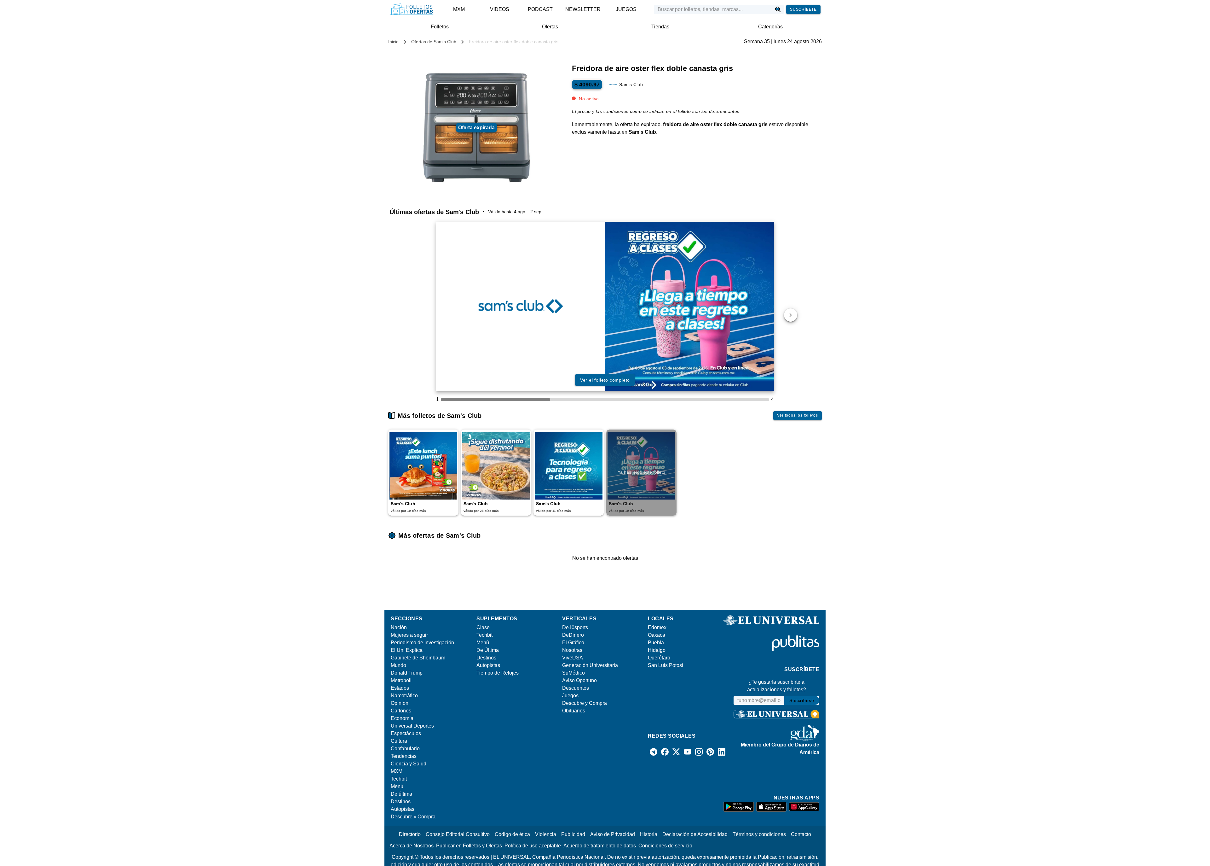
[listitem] (459, 9)
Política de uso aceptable (532, 845)
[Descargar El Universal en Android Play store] (738, 807)
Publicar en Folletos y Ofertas (469, 845)
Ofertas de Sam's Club (433, 41)
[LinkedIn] (721, 752)
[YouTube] (687, 752)
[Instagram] (699, 752)
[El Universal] (411, 9)
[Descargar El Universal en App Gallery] (804, 807)
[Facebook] (665, 752)
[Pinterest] (710, 752)
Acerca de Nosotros (411, 845)
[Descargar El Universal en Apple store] (771, 807)
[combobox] (713, 9)
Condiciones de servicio (665, 845)
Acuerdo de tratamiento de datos (599, 845)
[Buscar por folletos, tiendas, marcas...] (778, 9)
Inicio (393, 41)
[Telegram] (653, 752)
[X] (676, 752)
